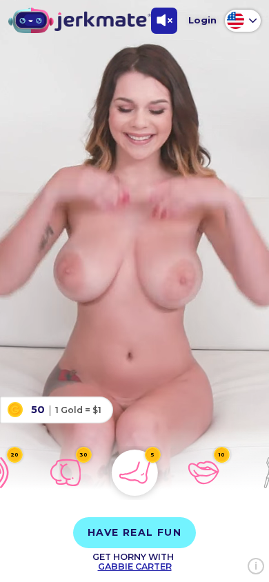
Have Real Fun (134, 532)
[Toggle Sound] (164, 21)
